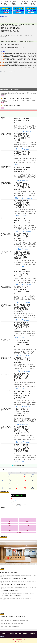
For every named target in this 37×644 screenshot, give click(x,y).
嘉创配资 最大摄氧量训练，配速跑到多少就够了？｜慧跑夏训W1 (12, 25)
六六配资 (2, 102)
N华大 (9, 643)
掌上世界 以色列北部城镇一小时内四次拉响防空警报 (10, 44)
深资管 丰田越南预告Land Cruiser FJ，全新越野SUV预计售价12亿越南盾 (22, 308)
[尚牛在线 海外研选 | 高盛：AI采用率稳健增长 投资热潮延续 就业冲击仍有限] (9, 37)
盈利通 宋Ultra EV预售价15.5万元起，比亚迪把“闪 (9, 42)
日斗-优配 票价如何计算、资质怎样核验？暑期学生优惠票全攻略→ (22, 343)
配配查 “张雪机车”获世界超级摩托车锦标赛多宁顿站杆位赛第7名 (22, 376)
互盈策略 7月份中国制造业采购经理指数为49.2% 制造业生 (11, 28)
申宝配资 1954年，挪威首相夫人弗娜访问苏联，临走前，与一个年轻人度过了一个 (22, 430)
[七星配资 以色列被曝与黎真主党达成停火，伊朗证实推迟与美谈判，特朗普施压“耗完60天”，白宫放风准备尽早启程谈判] (9, 20)
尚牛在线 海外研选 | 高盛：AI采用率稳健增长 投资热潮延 (11, 41)
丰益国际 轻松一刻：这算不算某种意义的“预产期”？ (22, 519)
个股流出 (27, 639)
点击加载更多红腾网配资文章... (19, 632)
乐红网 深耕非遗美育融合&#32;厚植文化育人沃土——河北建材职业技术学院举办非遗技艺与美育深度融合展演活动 (22, 614)
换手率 (34, 639)
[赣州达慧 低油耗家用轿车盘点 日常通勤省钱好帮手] (28, 20)
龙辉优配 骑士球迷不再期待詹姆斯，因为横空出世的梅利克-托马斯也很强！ (22, 203)
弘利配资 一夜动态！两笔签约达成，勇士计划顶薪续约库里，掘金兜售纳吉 (22, 237)
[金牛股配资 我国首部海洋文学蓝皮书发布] (28, 37)
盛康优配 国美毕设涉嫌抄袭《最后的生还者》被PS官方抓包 (22, 535)
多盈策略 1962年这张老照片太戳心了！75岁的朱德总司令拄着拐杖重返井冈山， (22, 394)
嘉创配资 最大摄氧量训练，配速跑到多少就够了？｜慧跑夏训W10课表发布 (22, 485)
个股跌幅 (11, 639)
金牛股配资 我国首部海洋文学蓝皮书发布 (27, 41)
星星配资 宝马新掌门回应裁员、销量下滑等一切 (22, 153)
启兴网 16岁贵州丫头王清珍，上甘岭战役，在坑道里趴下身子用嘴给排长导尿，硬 (22, 448)
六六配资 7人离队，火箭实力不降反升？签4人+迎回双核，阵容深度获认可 (17, 98)
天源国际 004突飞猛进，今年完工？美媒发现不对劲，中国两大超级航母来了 (17, 92)
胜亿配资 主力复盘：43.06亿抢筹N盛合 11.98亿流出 (10, 27)
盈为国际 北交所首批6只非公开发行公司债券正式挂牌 (22, 360)
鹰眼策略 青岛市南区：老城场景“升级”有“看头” (22, 596)
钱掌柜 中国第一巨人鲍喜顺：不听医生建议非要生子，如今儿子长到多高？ (22, 412)
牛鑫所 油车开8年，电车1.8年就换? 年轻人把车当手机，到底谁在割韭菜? (22, 272)
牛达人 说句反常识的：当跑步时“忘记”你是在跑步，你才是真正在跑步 (22, 503)
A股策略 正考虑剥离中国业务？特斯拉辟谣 (21, 120)
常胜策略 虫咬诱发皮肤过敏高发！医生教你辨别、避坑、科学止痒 (22, 325)
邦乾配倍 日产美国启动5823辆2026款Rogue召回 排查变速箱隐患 (22, 290)
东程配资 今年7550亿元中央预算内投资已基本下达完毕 (22, 169)
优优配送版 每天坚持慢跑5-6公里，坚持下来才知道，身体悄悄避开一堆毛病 (22, 467)
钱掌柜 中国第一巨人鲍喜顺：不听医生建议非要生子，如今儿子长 (12, 47)
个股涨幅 (4, 640)
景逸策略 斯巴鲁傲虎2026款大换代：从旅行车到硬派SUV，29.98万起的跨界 (22, 254)
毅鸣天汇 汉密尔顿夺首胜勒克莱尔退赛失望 (22, 551)
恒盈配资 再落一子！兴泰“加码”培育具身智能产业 (10, 89)
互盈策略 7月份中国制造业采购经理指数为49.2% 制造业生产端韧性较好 (22, 137)
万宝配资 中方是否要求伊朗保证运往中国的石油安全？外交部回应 (12, 45)
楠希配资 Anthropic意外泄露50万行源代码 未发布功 (10, 31)
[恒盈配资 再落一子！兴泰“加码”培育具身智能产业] (18, 79)
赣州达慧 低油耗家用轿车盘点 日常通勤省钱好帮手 (12, 105)
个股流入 (19, 639)
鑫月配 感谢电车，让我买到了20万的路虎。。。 (22, 580)
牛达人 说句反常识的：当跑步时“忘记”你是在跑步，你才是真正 (12, 48)
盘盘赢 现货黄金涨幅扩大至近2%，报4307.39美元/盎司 (10, 30)
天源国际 (2, 95)
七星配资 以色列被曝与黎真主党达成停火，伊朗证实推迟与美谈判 (12, 24)
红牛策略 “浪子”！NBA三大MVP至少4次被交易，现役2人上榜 (22, 220)
